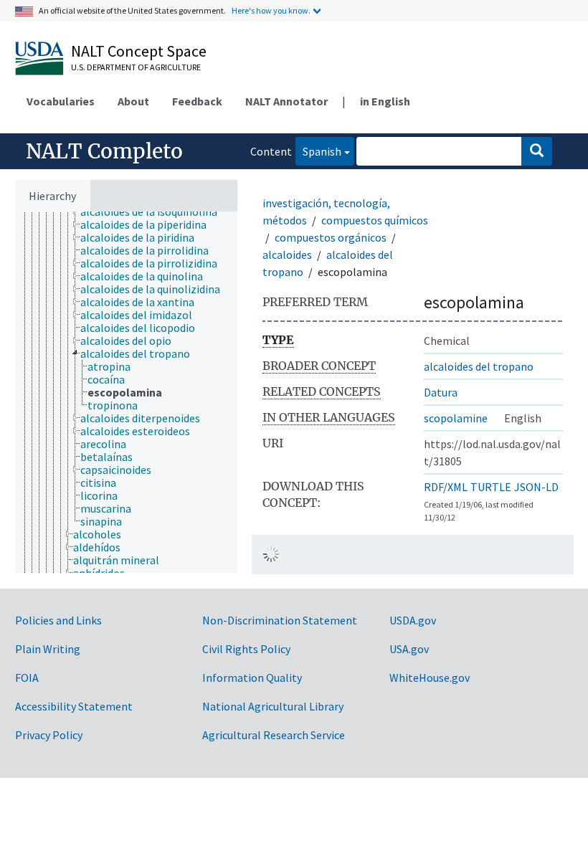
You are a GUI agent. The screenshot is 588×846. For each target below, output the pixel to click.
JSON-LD (536, 487)
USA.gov (409, 649)
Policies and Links (58, 620)
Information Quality (252, 677)
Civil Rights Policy (246, 649)
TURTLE (490, 487)
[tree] (126, 392)
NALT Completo (104, 151)
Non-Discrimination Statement (279, 620)
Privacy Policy (48, 735)
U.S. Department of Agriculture (136, 67)
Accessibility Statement (74, 706)
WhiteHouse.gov (429, 677)
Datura (440, 392)
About (133, 101)
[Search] (536, 151)
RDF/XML (446, 487)
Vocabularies (61, 101)
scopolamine (456, 418)
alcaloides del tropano (479, 366)
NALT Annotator (286, 101)
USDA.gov (412, 620)
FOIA (27, 677)
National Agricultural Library (272, 706)
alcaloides (287, 254)
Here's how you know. (271, 10)
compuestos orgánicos (331, 237)
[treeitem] (155, 211)
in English (385, 101)
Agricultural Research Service (273, 735)
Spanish (318, 150)
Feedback (197, 101)
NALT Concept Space (139, 51)
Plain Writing (47, 649)
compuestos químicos (374, 220)
